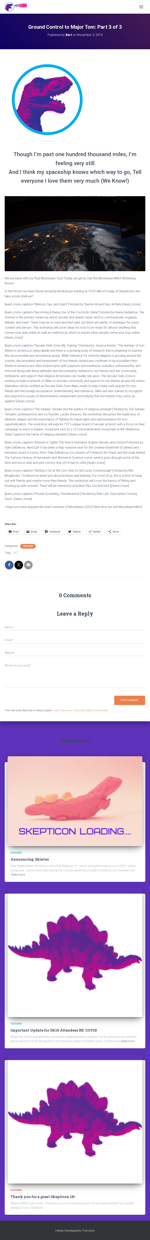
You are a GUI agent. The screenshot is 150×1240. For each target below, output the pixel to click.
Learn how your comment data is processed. (80, 710)
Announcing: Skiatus (30, 859)
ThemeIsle (88, 1230)
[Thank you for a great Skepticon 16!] (75, 1118)
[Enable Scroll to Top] (142, 1232)
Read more (18, 874)
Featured (28, 546)
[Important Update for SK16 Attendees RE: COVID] (75, 952)
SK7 (15, 552)
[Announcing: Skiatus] (75, 801)
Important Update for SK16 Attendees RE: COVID (54, 1030)
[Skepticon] (17, 7)
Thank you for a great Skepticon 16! (43, 1196)
